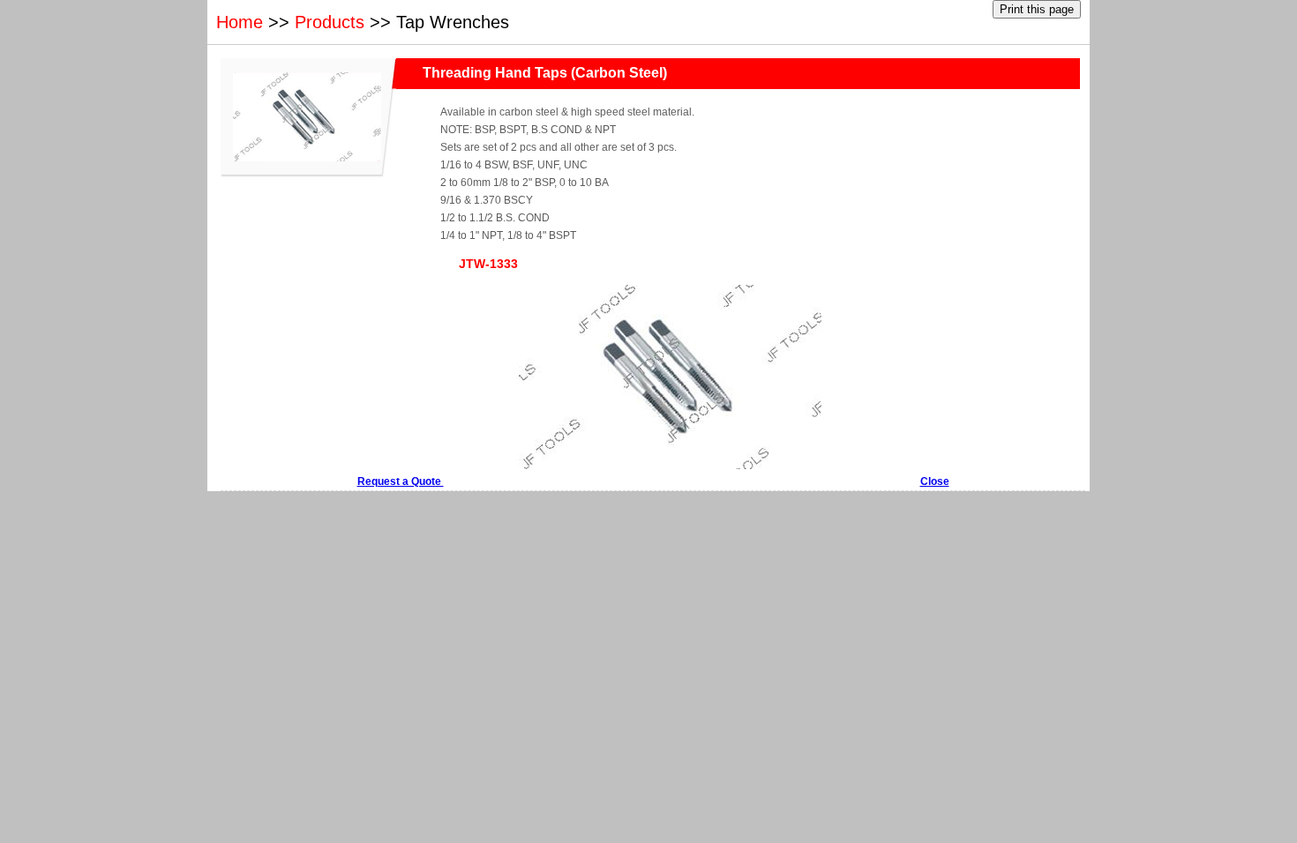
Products (329, 22)
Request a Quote (400, 481)
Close (934, 481)
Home (239, 22)
